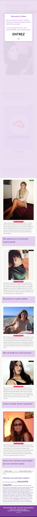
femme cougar (8, 471)
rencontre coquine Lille (25, 488)
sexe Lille (14, 498)
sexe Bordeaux (6, 496)
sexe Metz (30, 498)
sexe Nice (5, 500)
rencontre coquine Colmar (14, 488)
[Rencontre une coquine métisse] (18, 265)
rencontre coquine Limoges (8, 489)
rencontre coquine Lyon (20, 489)
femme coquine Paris (12, 482)
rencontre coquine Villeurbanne (24, 494)
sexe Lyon (25, 498)
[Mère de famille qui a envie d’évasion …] (18, 321)
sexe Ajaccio (12, 495)
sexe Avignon (29, 495)
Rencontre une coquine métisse (15, 299)
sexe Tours (21, 501)
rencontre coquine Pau (7, 492)
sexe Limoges (20, 498)
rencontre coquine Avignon (23, 487)
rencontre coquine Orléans (14, 491)
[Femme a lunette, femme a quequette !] (18, 373)
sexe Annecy (23, 495)
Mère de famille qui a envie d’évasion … (18, 353)
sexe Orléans (10, 500)
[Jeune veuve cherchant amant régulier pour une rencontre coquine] (18, 427)
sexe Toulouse (16, 501)
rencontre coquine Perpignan (19, 492)
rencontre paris (6, 495)
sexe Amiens (17, 495)
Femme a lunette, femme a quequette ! (18, 404)
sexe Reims (26, 500)
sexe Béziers (16, 496)
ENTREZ (18, 34)
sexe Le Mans (9, 498)
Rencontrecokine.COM (9, 507)
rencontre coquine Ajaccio (17, 485)
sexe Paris (16, 500)
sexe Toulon (10, 501)
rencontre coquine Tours (12, 494)
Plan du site (18, 512)
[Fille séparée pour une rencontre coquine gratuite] (18, 200)
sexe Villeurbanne (28, 501)
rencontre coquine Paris (25, 491)
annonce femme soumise (25, 471)
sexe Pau (21, 500)
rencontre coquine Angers (11, 487)
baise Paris (5, 482)
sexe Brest (11, 496)
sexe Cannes (23, 496)
